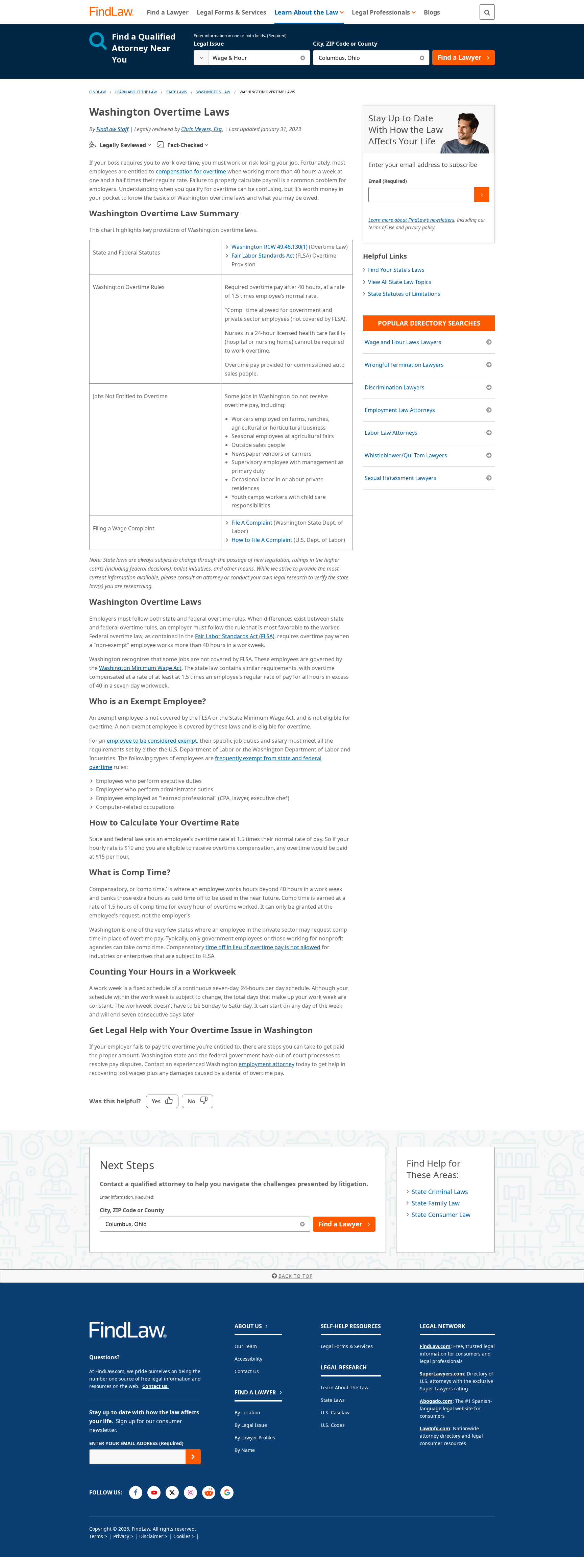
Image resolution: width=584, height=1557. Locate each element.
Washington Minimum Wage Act (140, 668)
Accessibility (248, 1359)
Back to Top (295, 1276)
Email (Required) (387, 181)
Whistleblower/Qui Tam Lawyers (406, 455)
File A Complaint (252, 522)
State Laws (176, 91)
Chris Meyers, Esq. (202, 129)
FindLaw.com (435, 1346)
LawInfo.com (435, 1428)
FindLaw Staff (112, 129)
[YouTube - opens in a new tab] (154, 1492)
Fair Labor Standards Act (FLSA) (234, 636)
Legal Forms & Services (347, 1346)
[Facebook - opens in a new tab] (135, 1492)
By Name (245, 1450)
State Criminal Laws (440, 1192)
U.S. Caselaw (335, 1412)
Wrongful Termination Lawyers (404, 364)
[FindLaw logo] (114, 12)
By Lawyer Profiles (255, 1437)
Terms (96, 1536)
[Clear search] (302, 57)
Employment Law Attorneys (400, 410)
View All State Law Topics (399, 282)
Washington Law (213, 91)
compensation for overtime (191, 171)
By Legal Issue (251, 1425)
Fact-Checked (185, 145)
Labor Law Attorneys (391, 432)
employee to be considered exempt (152, 740)
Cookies (182, 1536)
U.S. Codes (333, 1425)
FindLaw (97, 91)
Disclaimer (151, 1536)
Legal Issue (209, 43)
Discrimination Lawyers (394, 387)
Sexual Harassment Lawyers (400, 478)
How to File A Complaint (262, 540)
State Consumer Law (441, 1215)
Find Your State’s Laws (396, 269)
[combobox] (252, 57)
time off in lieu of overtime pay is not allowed (262, 947)
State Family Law (436, 1203)
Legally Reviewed (122, 145)
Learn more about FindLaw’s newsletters (411, 220)
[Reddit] (208, 1492)
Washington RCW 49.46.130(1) (270, 246)
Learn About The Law (136, 91)
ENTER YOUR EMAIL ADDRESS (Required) (136, 1443)
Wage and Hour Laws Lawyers (403, 342)
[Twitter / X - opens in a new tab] (172, 1492)
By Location (247, 1412)
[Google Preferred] (227, 1492)
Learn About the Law (344, 1387)
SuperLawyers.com (442, 1373)
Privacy (121, 1536)
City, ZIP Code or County (345, 43)
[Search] (487, 12)
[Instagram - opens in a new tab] (190, 1492)
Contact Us (247, 1371)
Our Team (246, 1346)
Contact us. (155, 1386)
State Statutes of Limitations (404, 293)
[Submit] (481, 194)
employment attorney (266, 1064)
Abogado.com (436, 1401)
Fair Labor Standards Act (263, 255)
